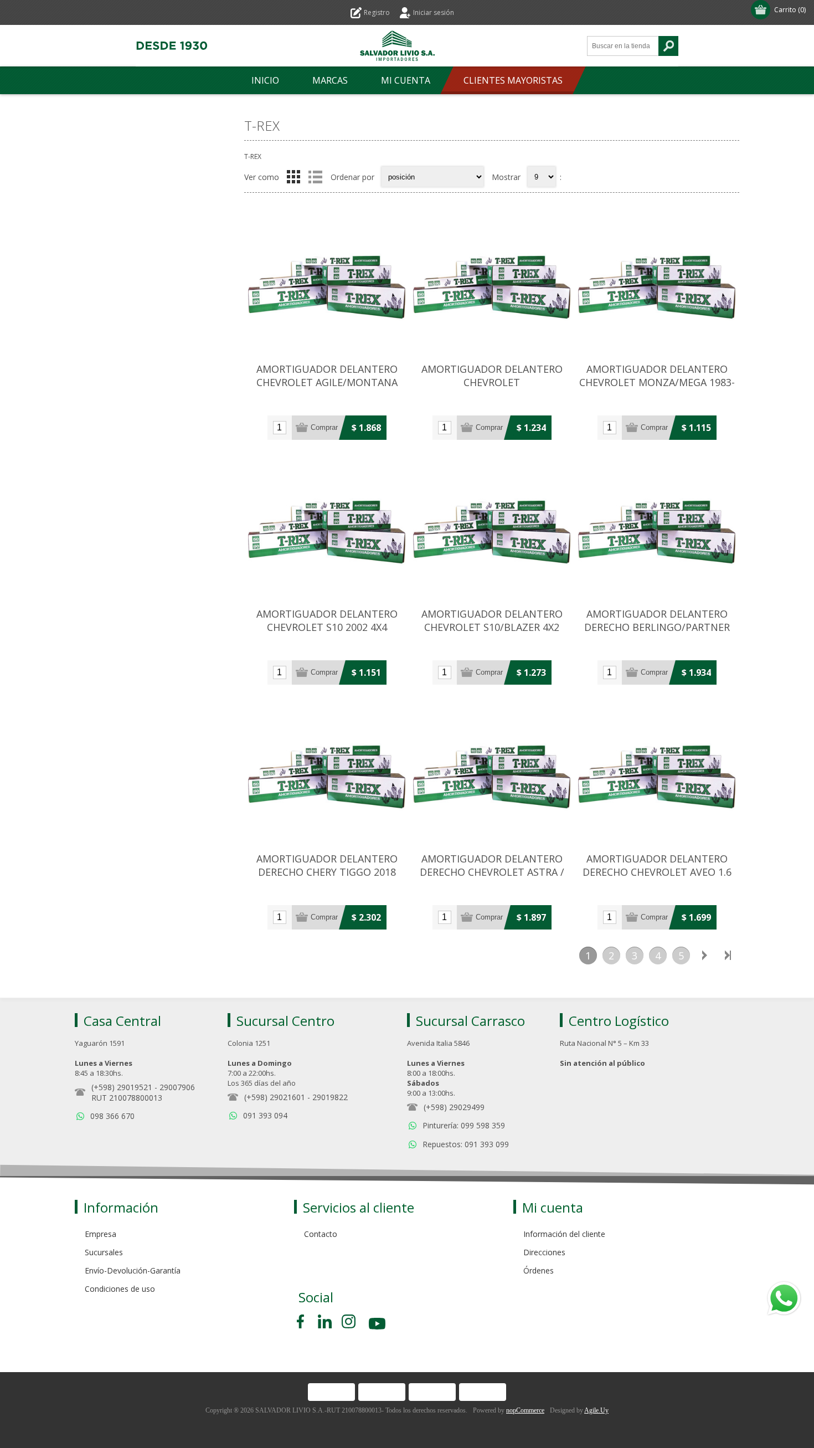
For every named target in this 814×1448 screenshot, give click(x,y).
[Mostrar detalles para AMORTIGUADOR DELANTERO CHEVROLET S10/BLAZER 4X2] (491, 528)
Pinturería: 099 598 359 (464, 1125)
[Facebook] (302, 1321)
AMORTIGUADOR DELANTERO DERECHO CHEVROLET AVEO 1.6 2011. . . (657, 872)
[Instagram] (349, 1321)
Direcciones (544, 1252)
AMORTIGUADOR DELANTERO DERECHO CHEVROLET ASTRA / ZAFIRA (492, 872)
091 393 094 (265, 1115)
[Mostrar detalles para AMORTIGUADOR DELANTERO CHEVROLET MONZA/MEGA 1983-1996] (656, 283)
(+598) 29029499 (454, 1107)
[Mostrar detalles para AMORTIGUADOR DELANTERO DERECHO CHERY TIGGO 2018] (326, 773)
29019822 (330, 1097)
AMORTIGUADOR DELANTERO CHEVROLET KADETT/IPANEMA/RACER (492, 382)
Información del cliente (564, 1234)
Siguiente (704, 955)
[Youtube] (378, 1325)
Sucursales (104, 1252)
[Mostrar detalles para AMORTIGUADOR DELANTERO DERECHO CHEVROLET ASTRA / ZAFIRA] (491, 773)
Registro (377, 12)
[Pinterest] (325, 1321)
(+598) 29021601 (274, 1097)
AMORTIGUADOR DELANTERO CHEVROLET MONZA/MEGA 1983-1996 (657, 382)
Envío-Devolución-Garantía (133, 1270)
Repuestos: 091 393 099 (466, 1144)
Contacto (320, 1234)
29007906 (177, 1087)
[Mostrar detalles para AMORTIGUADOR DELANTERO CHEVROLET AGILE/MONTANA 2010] (326, 283)
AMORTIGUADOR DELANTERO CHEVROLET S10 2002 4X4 (327, 620)
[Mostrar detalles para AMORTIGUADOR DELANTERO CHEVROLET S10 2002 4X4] (326, 528)
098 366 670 (112, 1116)
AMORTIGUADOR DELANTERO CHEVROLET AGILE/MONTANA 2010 (327, 382)
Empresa (100, 1234)
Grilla (293, 177)
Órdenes (538, 1270)
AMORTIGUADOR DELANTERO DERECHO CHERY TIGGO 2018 (327, 865)
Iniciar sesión (433, 12)
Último (727, 955)
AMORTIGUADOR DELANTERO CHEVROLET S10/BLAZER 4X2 (492, 620)
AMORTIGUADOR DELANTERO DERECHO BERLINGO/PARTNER (657, 620)
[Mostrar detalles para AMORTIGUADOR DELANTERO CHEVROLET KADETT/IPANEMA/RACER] (491, 283)
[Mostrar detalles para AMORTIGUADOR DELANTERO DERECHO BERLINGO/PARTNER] (656, 528)
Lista (315, 177)
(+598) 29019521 (121, 1087)
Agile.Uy (596, 1410)
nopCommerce (525, 1410)
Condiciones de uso (120, 1288)
